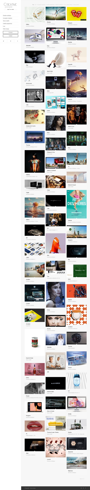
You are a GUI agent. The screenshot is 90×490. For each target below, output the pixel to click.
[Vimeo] (10, 41)
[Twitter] (3, 41)
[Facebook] (17, 41)
